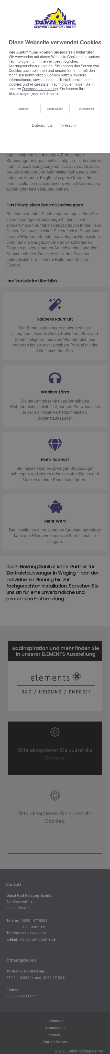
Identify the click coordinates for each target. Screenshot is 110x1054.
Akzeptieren (86, 108)
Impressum (67, 125)
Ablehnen (23, 108)
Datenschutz (42, 125)
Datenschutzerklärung (40, 88)
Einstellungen (55, 108)
